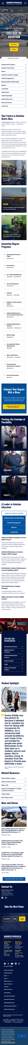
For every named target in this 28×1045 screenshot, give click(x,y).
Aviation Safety (8, 661)
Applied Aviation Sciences (9, 651)
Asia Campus (18, 950)
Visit (14, 919)
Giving (5, 978)
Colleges (5, 9)
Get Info (14, 44)
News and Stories (6, 102)
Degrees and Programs (8, 64)
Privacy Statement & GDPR (9, 1020)
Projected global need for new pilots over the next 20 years (14, 206)
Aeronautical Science (10, 646)
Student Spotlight (6, 95)
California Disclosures (9, 1009)
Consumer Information (9, 996)
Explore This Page (13, 58)
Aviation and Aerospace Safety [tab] (14, 304)
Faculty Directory (8, 973)
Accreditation (7, 992)
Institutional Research (9, 1002)
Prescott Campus (8, 950)
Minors (3, 71)
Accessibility (6, 1019)
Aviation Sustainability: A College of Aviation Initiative (11, 789)
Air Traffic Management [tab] (14, 275)
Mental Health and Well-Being (10, 82)
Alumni (5, 975)
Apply (14, 49)
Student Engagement (7, 78)
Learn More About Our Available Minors (13, 407)
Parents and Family (8, 970)
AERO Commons (8, 981)
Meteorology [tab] (11, 336)
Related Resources (7, 99)
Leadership (4, 88)
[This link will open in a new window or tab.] (5, 963)
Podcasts (6, 986)
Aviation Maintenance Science (10, 656)
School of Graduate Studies (10, 669)
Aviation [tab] (13, 294)
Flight (6, 664)
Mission (3, 85)
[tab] (14, 513)
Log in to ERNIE (9, 966)
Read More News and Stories (14, 879)
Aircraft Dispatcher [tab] (13, 285)
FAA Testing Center (7, 797)
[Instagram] (6, 897)
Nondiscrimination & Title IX (17, 1019)
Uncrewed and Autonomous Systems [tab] (14, 366)
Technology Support (17, 1022)
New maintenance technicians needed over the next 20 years (12, 233)
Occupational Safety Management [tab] (13, 346)
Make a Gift (4, 785)
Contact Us (4, 106)
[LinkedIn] (2, 897)
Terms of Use (20, 1020)
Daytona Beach (6, 122)
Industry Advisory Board (8, 781)
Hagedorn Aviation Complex (9, 75)
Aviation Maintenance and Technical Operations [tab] (15, 315)
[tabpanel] (14, 575)
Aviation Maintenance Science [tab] (14, 326)
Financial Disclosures (9, 999)
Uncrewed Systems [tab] (13, 376)
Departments (5, 92)
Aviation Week (5, 794)
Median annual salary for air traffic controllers (13, 177)
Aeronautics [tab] (10, 266)
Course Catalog (7, 984)
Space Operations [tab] (14, 356)
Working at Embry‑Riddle (10, 1006)
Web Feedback (8, 1022)
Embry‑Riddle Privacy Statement (8, 1042)
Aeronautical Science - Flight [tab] (14, 256)
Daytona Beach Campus (8, 778)
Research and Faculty (7, 68)
